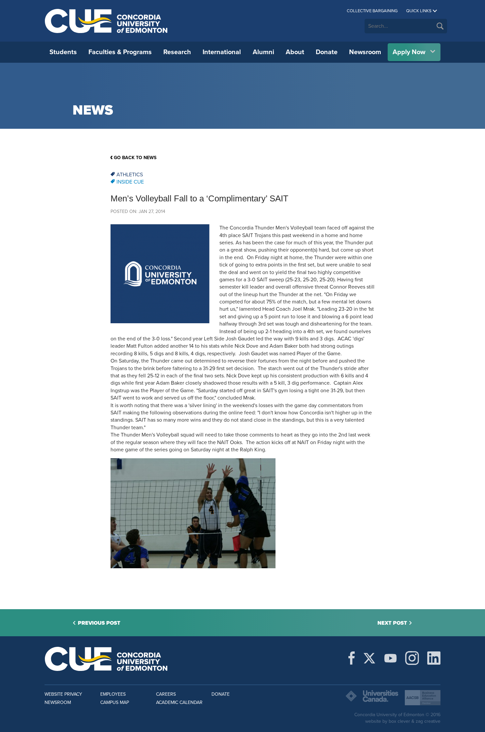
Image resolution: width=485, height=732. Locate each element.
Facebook (351, 658)
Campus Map (114, 702)
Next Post (392, 623)
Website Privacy (63, 694)
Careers (166, 694)
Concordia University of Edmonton (106, 20)
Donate (327, 52)
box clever (399, 721)
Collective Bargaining (372, 11)
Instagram (412, 658)
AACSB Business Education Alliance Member (422, 697)
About (295, 52)
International (222, 52)
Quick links (419, 11)
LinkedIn (433, 658)
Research (177, 52)
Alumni (263, 52)
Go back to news (135, 157)
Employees (113, 694)
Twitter (369, 658)
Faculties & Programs (120, 52)
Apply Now (409, 52)
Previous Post (99, 623)
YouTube (390, 658)
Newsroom (365, 52)
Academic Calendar (179, 702)
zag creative (428, 721)
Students (63, 52)
